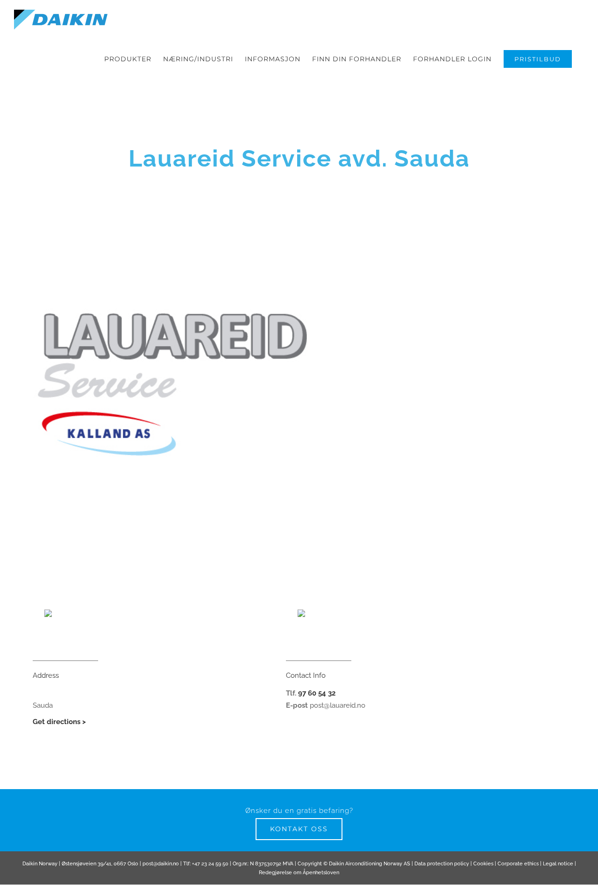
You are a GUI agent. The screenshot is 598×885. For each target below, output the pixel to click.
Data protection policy (441, 864)
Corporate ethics (518, 864)
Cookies (483, 864)
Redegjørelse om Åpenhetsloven (299, 873)
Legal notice (558, 864)
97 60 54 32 (316, 693)
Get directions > (59, 722)
